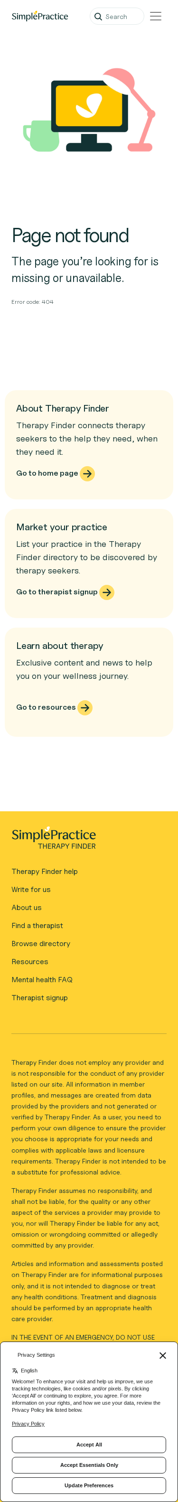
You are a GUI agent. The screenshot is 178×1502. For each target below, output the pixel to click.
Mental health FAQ (42, 979)
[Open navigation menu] (156, 16)
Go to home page (48, 473)
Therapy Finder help (44, 871)
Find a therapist (37, 925)
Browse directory (40, 943)
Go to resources (46, 707)
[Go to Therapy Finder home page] (39, 16)
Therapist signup (39, 997)
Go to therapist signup (57, 591)
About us (26, 907)
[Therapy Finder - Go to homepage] (85, 840)
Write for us (31, 889)
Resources (29, 961)
